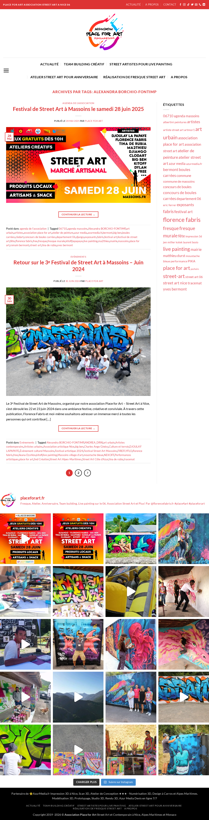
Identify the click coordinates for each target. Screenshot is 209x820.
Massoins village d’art (70, 455)
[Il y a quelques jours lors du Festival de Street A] (78, 591)
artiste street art (173, 130)
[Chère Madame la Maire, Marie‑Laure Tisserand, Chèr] (25, 538)
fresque (42, 241)
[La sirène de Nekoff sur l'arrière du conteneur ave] (131, 538)
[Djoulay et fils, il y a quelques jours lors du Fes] (25, 644)
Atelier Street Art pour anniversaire (64, 77)
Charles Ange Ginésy (96, 446)
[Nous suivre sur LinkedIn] (204, 4)
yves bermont (65, 245)
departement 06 (66, 237)
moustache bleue (93, 455)
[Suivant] (87, 472)
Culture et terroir (119, 446)
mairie (113, 241)
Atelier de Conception (104, 793)
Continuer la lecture (78, 214)
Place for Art (94, 121)
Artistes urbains (33, 446)
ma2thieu (103, 241)
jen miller (169, 242)
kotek (179, 242)
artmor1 (189, 130)
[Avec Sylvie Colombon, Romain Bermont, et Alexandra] (131, 697)
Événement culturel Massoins (37, 450)
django (80, 237)
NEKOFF (109, 455)
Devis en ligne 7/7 (146, 798)
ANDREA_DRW (93, 442)
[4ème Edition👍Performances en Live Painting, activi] (78, 538)
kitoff (69, 241)
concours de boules (177, 187)
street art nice (175, 283)
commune (184, 175)
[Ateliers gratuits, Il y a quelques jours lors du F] (25, 591)
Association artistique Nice (58, 446)
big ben (117, 232)
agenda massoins (78, 228)
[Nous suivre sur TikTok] (188, 4)
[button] (6, 70)
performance (179, 261)
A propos (152, 4)
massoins (123, 241)
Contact (169, 4)
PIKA (191, 261)
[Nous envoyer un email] (196, 4)
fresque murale (56, 241)
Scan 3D (84, 793)
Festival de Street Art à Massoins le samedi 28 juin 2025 (78, 109)
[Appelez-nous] (200, 4)
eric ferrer (169, 205)
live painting (90, 241)
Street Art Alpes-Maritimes (66, 459)
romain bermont (19, 245)
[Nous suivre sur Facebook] (180, 4)
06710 (63, 228)
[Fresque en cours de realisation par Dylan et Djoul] (25, 697)
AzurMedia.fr (41, 793)
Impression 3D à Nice (64, 793)
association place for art (37, 232)
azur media (80, 232)
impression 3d (194, 236)
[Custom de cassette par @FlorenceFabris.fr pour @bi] (78, 750)
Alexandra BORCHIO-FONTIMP (107, 228)
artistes (18, 232)
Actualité (133, 4)
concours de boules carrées (40, 237)
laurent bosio (190, 242)
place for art (26, 459)
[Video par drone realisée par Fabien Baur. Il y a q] (78, 697)
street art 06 (194, 277)
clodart (20, 237)
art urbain (109, 442)
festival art (110, 237)
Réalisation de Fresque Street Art (134, 77)
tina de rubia (49, 245)
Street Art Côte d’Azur (95, 459)
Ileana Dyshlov (27, 455)
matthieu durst (174, 256)
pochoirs (195, 269)
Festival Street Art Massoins (100, 450)
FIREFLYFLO (125, 450)
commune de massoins (179, 181)
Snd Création (41, 459)
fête (12, 241)
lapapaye (77, 241)
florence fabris (24, 241)
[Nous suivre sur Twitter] (192, 4)
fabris (100, 237)
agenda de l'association (78, 103)
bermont (108, 232)
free (35, 241)
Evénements (78, 256)
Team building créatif (84, 64)
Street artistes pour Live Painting (141, 64)
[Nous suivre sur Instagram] (184, 4)
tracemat (129, 459)
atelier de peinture (62, 232)
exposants (90, 237)
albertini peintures (175, 122)
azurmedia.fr (95, 232)
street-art (35, 245)
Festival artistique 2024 (69, 450)
